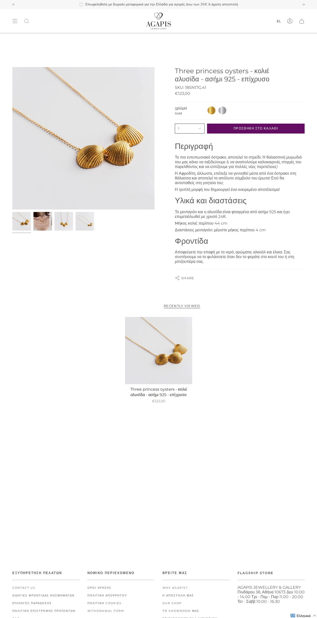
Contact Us (23, 587)
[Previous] (13, 4)
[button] (303, 615)
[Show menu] (15, 21)
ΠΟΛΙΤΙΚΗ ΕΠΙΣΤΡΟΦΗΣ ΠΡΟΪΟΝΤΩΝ (44, 611)
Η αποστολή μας (178, 595)
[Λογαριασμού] (290, 21)
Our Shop (172, 603)
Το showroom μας (180, 611)
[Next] (303, 4)
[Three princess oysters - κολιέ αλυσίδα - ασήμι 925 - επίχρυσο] (158, 350)
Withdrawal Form (105, 611)
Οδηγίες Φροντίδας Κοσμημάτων (43, 595)
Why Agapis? (175, 587)
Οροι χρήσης (99, 587)
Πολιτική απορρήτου (107, 595)
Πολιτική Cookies (104, 603)
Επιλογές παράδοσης (32, 603)
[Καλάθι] (302, 21)
